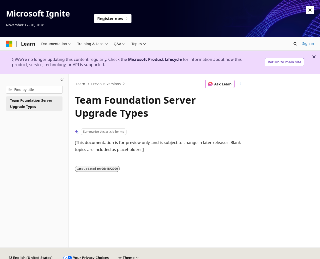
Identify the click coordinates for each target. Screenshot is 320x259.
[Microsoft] (9, 44)
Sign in (308, 43)
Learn (80, 83)
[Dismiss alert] (310, 10)
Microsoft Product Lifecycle (155, 59)
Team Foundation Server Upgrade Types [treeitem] (31, 103)
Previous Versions (106, 83)
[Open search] (295, 43)
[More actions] (240, 84)
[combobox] (34, 89)
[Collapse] (62, 80)
